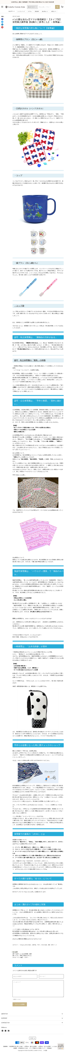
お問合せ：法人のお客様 (44, 1046)
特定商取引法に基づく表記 (16, 1046)
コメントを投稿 (19, 1004)
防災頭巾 (37, 11)
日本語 (31, 1038)
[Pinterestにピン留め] (2, 27)
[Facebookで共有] (2, 19)
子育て (38, 944)
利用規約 (49, 1048)
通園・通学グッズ (52, 944)
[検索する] (57, 7)
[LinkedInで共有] (2, 25)
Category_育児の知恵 (25, 944)
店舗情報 (5, 1046)
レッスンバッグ (21, 11)
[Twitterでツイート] (2, 22)
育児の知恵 (44, 944)
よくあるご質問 (56, 1046)
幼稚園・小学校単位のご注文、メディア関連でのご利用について (29, 1048)
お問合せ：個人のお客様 (30, 1046)
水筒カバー (53, 11)
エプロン (30, 11)
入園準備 (34, 944)
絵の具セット (45, 11)
